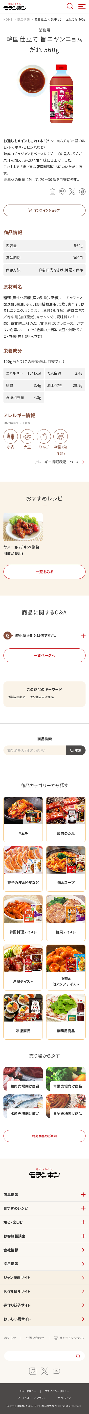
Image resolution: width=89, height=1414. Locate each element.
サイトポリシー (28, 1391)
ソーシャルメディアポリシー (33, 1398)
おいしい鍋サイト (17, 1318)
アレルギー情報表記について (57, 461)
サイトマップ (64, 1398)
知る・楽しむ (12, 1222)
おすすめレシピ (15, 1208)
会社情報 (10, 1249)
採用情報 (10, 1263)
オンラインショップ (72, 1338)
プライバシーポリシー (57, 1391)
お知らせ (10, 1338)
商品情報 (10, 1194)
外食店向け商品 (43, 697)
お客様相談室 (14, 1235)
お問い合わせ (35, 1338)
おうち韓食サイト (17, 1291)
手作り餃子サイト (17, 1305)
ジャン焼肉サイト (17, 1277)
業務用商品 (18, 697)
